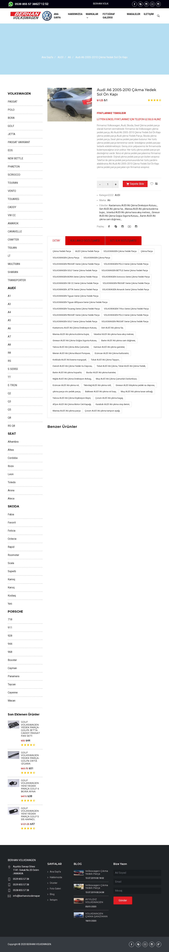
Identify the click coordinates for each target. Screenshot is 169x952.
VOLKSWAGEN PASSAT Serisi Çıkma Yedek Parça (76, 264)
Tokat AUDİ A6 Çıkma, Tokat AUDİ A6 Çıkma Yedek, (121, 366)
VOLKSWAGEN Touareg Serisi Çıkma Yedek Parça (76, 308)
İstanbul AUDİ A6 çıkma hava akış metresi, (114, 334)
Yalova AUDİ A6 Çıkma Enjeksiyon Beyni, (72, 398)
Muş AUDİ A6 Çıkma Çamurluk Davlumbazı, (116, 379)
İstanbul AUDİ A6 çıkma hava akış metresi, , (129, 212)
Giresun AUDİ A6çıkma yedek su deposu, (135, 385)
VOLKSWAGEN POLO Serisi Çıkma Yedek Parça (126, 264)
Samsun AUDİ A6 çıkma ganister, (109, 347)
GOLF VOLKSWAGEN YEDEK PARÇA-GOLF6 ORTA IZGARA (30, 758)
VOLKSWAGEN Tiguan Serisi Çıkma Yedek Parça (75, 296)
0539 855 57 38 (21, 879)
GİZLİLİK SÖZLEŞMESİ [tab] (123, 240)
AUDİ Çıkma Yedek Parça (87, 251)
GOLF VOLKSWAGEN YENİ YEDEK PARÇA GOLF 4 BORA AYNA (30, 786)
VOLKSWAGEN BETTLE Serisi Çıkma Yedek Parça (124, 270)
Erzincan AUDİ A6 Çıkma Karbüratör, (112, 353)
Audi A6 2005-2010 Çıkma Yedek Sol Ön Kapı (126, 92)
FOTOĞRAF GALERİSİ (109, 16)
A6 (69, 57)
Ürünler (53, 883)
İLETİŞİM (149, 14)
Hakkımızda (56, 877)
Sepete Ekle (137, 183)
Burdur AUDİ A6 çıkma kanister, (101, 372)
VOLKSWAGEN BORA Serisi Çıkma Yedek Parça (75, 276)
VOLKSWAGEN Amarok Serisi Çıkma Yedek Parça (125, 289)
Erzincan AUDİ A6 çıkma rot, (66, 385)
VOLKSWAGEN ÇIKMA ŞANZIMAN (96, 915)
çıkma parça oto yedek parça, (67, 391)
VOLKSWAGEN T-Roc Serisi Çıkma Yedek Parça (126, 308)
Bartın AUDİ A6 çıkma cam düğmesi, (118, 340)
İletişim (53, 899)
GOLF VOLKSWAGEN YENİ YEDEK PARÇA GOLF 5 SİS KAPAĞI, (30, 814)
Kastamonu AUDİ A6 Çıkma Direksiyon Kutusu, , (133, 205)
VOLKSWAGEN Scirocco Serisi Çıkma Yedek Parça (126, 276)
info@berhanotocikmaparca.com (26, 896)
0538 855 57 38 (21, 890)
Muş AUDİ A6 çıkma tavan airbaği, (137, 391)
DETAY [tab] (56, 240)
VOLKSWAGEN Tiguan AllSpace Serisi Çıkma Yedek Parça (80, 302)
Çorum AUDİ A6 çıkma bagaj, (109, 398)
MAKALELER (133, 14)
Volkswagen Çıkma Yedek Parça (96, 872)
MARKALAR (92, 14)
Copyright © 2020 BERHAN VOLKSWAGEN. (29, 944)
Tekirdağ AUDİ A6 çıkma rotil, (97, 385)
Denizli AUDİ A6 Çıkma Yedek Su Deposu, (72, 366)
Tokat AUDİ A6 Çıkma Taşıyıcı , (105, 359)
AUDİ (60, 57)
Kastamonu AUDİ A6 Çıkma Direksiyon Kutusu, (75, 327)
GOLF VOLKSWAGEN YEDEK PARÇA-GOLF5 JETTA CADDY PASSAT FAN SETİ (30, 728)
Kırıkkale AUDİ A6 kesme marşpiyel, (70, 359)
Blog (52, 894)
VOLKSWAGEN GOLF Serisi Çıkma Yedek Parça (75, 270)
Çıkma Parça (147, 251)
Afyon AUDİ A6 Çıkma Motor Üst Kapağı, (72, 404)
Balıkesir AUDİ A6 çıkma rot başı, (101, 391)
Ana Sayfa (47, 57)
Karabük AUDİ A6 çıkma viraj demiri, (113, 404)
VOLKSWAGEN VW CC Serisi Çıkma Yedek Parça (75, 283)
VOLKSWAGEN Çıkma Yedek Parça (119, 251)
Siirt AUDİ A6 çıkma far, (112, 327)
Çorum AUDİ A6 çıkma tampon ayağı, (102, 410)
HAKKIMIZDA (75, 14)
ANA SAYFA (57, 16)
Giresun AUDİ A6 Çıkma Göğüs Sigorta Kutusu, (75, 340)
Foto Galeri (55, 888)
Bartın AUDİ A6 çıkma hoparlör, (67, 372)
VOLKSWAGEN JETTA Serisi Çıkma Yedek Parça (75, 289)
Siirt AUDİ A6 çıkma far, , (112, 209)
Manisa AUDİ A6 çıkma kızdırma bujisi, (71, 334)
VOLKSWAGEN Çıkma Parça (66, 257)
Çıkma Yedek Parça (62, 251)
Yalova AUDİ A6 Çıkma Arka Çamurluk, (71, 347)
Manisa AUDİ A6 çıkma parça (67, 410)
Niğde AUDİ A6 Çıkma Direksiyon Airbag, (72, 379)
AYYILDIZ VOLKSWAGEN (94, 901)
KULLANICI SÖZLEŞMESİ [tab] (85, 240)
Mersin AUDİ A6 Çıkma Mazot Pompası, (71, 353)
